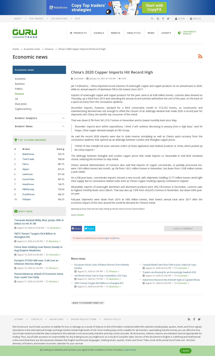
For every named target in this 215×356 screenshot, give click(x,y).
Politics (19, 88)
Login (181, 18)
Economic (183, 268)
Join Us (196, 18)
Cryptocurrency (23, 108)
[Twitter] (168, 18)
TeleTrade (28, 159)
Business (114, 278)
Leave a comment (183, 228)
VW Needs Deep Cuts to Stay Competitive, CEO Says (100, 275)
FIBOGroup (28, 189)
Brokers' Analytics (26, 118)
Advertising (56, 319)
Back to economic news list (88, 303)
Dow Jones (21, 103)
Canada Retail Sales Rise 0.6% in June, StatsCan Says (169, 264)
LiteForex (28, 174)
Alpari (26, 169)
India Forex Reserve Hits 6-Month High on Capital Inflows (171, 279)
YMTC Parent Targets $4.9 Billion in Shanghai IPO (98, 283)
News (151, 32)
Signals (99, 32)
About (18, 18)
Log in (107, 238)
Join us (116, 238)
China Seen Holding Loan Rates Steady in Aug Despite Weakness (38, 248)
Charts (166, 32)
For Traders (36, 18)
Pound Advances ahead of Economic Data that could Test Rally (38, 275)
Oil (16, 98)
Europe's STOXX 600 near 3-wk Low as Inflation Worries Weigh (36, 262)
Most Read (25, 211)
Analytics (134, 32)
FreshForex (28, 194)
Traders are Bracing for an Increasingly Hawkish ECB (169, 272)
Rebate (115, 32)
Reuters (80, 215)
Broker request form (83, 319)
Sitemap (18, 319)
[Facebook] (163, 18)
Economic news (24, 69)
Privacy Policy (112, 319)
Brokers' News (24, 126)
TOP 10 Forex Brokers (31, 139)
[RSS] (158, 18)
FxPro (26, 164)
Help (77, 18)
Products (80, 32)
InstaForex (28, 184)
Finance (113, 271)
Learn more (130, 349)
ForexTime (28, 179)
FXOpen (27, 199)
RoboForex (28, 154)
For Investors (59, 18)
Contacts (36, 319)
